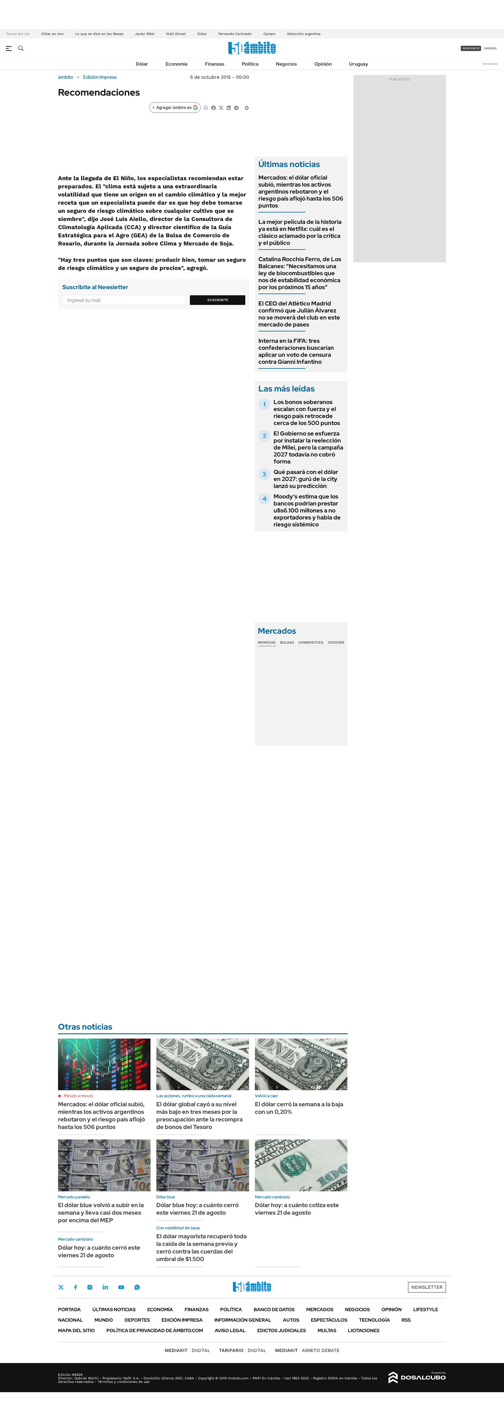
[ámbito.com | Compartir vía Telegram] (236, 107)
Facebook (75, 1287)
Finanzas (214, 64)
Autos (291, 1320)
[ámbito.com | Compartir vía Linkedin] (228, 107)
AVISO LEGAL (230, 1330)
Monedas (267, 642)
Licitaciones (363, 1330)
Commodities (310, 642)
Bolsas (287, 642)
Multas (327, 1330)
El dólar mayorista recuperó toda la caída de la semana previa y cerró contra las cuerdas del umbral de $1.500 (201, 1247)
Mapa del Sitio (76, 1330)
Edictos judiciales (281, 1330)
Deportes (137, 1320)
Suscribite (217, 300)
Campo (269, 34)
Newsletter (490, 63)
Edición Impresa (182, 1320)
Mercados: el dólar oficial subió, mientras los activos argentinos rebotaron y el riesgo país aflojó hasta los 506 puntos (300, 191)
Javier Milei (144, 34)
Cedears (336, 642)
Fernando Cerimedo (235, 34)
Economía (177, 64)
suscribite (471, 48)
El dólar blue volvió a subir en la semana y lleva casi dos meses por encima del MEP (101, 1212)
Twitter (61, 1287)
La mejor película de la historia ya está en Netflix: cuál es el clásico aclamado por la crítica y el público (300, 232)
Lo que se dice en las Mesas (99, 34)
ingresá (490, 48)
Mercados (319, 1309)
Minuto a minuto (78, 1095)
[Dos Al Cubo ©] (417, 1377)
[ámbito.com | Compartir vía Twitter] (221, 107)
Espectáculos (329, 1320)
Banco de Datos (274, 1309)
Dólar (202, 34)
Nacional (70, 1320)
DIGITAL (187, 1350)
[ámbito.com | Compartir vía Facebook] (213, 107)
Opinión (323, 64)
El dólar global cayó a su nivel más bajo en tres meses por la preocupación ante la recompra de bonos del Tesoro (199, 1115)
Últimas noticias (114, 1309)
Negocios (286, 64)
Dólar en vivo (52, 34)
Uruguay (358, 64)
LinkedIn (105, 1287)
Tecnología (374, 1320)
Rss (406, 1320)
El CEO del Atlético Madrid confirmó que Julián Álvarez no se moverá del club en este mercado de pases (299, 314)
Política (250, 64)
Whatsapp (137, 1287)
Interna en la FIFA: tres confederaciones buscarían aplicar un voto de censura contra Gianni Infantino (296, 351)
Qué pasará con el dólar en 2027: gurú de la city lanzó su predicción (306, 479)
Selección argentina (304, 34)
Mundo (103, 1320)
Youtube (121, 1287)
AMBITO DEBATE (307, 1350)
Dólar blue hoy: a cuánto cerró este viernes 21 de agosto (197, 1208)
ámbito (65, 77)
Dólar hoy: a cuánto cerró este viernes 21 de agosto (99, 1251)
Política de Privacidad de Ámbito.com (154, 1330)
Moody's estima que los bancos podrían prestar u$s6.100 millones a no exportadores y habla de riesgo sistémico (307, 510)
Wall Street (176, 34)
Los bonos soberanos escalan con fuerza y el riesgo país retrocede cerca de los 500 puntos (307, 412)
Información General (242, 1320)
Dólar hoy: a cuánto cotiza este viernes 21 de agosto (297, 1208)
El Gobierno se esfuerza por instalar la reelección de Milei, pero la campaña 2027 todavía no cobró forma (308, 447)
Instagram (89, 1287)
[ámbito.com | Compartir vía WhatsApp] (206, 107)
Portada (69, 1309)
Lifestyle (425, 1309)
